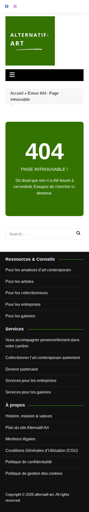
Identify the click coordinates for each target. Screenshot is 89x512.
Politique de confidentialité (28, 462)
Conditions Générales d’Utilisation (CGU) (41, 450)
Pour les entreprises (23, 304)
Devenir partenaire (21, 369)
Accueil (16, 93)
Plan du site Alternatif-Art (27, 428)
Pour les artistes (19, 281)
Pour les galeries (20, 316)
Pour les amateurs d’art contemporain (38, 270)
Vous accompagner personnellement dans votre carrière (42, 343)
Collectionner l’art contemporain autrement (42, 358)
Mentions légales (20, 439)
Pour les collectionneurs (26, 293)
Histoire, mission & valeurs (28, 416)
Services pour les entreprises (30, 380)
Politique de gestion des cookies (33, 473)
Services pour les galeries (28, 392)
